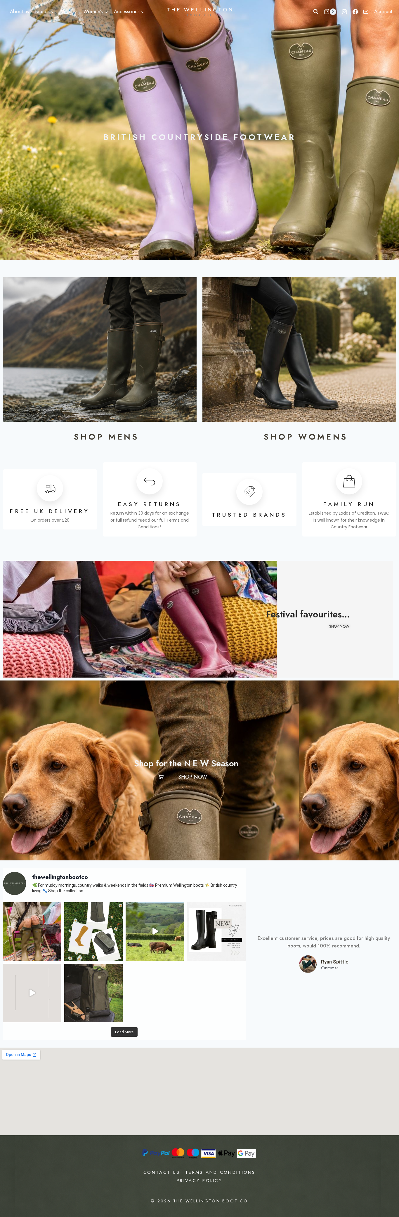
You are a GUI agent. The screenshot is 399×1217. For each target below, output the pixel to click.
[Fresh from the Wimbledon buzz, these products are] (93, 931)
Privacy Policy (199, 1180)
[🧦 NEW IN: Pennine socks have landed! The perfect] (32, 993)
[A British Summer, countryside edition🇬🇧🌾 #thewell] (155, 931)
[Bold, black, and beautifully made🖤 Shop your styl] (216, 931)
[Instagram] (344, 11)
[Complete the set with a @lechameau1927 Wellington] (93, 993)
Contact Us (161, 1172)
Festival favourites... (308, 614)
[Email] (365, 11)
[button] (339, 626)
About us (19, 11)
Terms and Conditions (220, 1172)
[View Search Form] (315, 11)
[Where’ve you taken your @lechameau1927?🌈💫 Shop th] (32, 931)
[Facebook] (355, 11)
